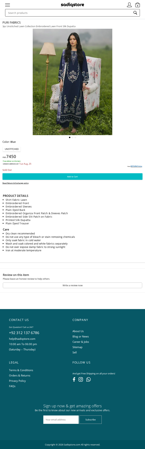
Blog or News (80, 336)
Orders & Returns (19, 375)
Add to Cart (72, 176)
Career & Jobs (80, 341)
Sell (74, 352)
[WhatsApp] (88, 380)
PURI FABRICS (11, 22)
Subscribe (90, 419)
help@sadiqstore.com (22, 338)
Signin (129, 3)
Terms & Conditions (21, 370)
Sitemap (77, 347)
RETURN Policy (136, 166)
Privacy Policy (17, 381)
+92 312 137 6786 (24, 332)
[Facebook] (74, 380)
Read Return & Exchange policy (15, 183)
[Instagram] (81, 380)
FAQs (12, 386)
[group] (72, 82)
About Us (78, 331)
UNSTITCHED (12, 149)
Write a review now (73, 285)
